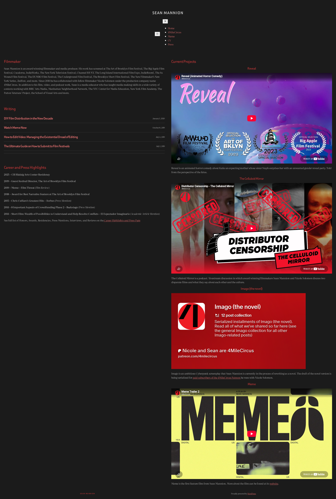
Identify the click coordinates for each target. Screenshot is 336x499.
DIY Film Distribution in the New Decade (28, 118)
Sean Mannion (168, 13)
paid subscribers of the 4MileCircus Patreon (217, 377)
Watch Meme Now (15, 127)
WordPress (251, 493)
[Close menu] (165, 21)
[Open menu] (157, 34)
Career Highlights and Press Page (122, 220)
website (274, 483)
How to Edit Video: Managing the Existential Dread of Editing (41, 137)
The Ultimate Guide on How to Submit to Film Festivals (37, 146)
